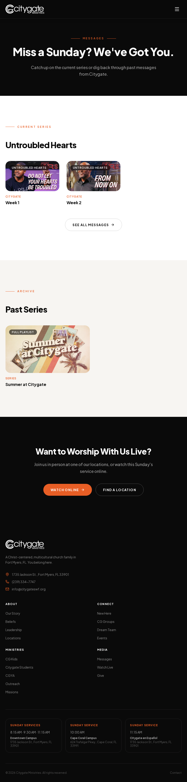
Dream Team (106, 630)
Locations (13, 638)
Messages (104, 659)
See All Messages (91, 225)
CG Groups (105, 621)
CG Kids (11, 659)
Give (100, 675)
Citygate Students (19, 667)
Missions (11, 692)
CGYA (10, 675)
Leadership (13, 630)
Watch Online (65, 490)
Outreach (12, 684)
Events (102, 638)
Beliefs (10, 621)
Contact (176, 772)
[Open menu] (177, 9)
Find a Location (119, 490)
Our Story (12, 613)
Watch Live (105, 667)
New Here (104, 613)
